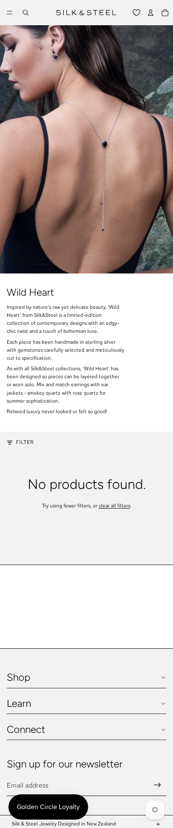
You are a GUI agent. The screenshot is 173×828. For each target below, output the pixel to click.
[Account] (151, 12)
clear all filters (114, 505)
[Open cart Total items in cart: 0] (165, 12)
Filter (25, 442)
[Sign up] (157, 785)
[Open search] (25, 12)
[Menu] (9, 12)
